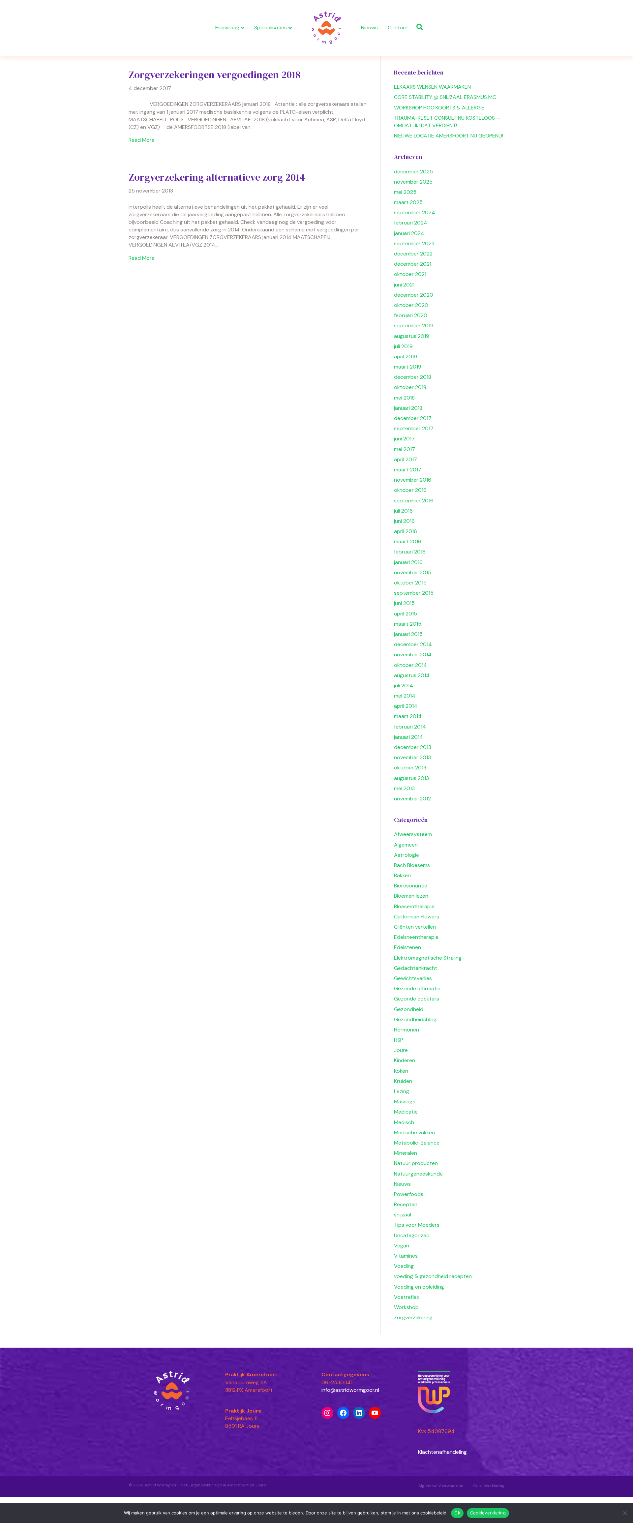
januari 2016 (408, 562)
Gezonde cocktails (416, 998)
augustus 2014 (412, 675)
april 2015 (405, 613)
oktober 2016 (410, 490)
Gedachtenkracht (415, 968)
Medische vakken (414, 1132)
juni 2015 (404, 603)
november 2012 (412, 798)
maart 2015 (407, 623)
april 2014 (405, 705)
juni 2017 (404, 438)
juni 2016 (404, 521)
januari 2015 (408, 634)
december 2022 (413, 253)
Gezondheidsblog (415, 1019)
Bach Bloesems (412, 865)
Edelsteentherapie (416, 937)
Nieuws (369, 27)
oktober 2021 (410, 274)
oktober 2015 (410, 582)
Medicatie (406, 1111)
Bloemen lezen (411, 895)
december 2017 (413, 418)
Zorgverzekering (413, 1317)
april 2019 (405, 356)
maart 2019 (407, 366)
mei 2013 (404, 788)
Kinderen (404, 1060)
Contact (398, 27)
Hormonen (406, 1029)
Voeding (404, 1266)
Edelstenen (407, 947)
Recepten (405, 1204)
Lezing (401, 1091)
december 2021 (412, 263)
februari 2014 (410, 726)
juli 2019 (403, 346)
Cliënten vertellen (415, 926)
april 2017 (405, 459)
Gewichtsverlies (413, 978)
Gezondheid (408, 1009)
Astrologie (406, 854)
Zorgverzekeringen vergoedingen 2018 (215, 74)
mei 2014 (404, 695)
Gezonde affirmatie (417, 988)
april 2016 (405, 531)
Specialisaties (270, 27)
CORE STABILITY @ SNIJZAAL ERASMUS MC (445, 97)
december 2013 (412, 747)
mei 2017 (404, 449)
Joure (401, 1050)
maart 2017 (407, 469)
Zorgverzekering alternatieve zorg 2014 (217, 177)
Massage (404, 1101)
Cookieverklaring (488, 1485)
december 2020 (413, 294)
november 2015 (412, 572)
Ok (457, 1512)
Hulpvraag (227, 27)
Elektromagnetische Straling (428, 957)
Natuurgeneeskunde (418, 1173)
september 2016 (414, 500)
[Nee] (624, 1513)
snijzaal (402, 1214)
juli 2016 (403, 510)
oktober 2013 (410, 767)
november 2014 (413, 654)
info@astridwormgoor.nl (350, 1390)
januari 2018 (408, 407)
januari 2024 (409, 233)
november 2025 (413, 181)
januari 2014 (408, 736)
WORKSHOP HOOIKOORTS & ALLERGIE (439, 107)
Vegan (401, 1245)
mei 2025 (405, 192)
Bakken (402, 875)
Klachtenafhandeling (442, 1451)
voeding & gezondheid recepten (433, 1276)
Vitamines (406, 1255)
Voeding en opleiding (419, 1286)
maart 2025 (408, 202)
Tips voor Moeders (416, 1224)
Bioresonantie (410, 885)
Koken (401, 1070)
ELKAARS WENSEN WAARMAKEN (432, 86)
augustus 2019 (411, 336)
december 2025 (413, 171)
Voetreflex (406, 1297)
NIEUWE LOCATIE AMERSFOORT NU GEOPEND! (448, 135)
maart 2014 (408, 716)
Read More (142, 139)
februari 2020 (410, 315)
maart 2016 (407, 541)
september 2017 (414, 428)
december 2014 (413, 644)
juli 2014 (403, 685)
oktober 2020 (411, 305)
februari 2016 (410, 551)
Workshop (406, 1307)
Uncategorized (412, 1235)
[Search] (418, 27)
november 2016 (412, 479)
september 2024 (414, 212)
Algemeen (406, 844)
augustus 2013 (411, 778)
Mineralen (405, 1153)
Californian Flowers (416, 916)
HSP (398, 1039)
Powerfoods (408, 1194)
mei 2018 (404, 397)
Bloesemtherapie (414, 906)
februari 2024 (410, 222)
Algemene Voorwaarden (440, 1485)
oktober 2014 (410, 665)
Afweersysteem (413, 834)
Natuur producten (416, 1163)
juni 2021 (404, 284)
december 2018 (412, 376)
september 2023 (414, 243)
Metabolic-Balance (416, 1142)
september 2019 (414, 325)
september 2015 (414, 592)
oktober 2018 (410, 387)
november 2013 (412, 757)
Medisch (404, 1122)
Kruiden (403, 1081)
